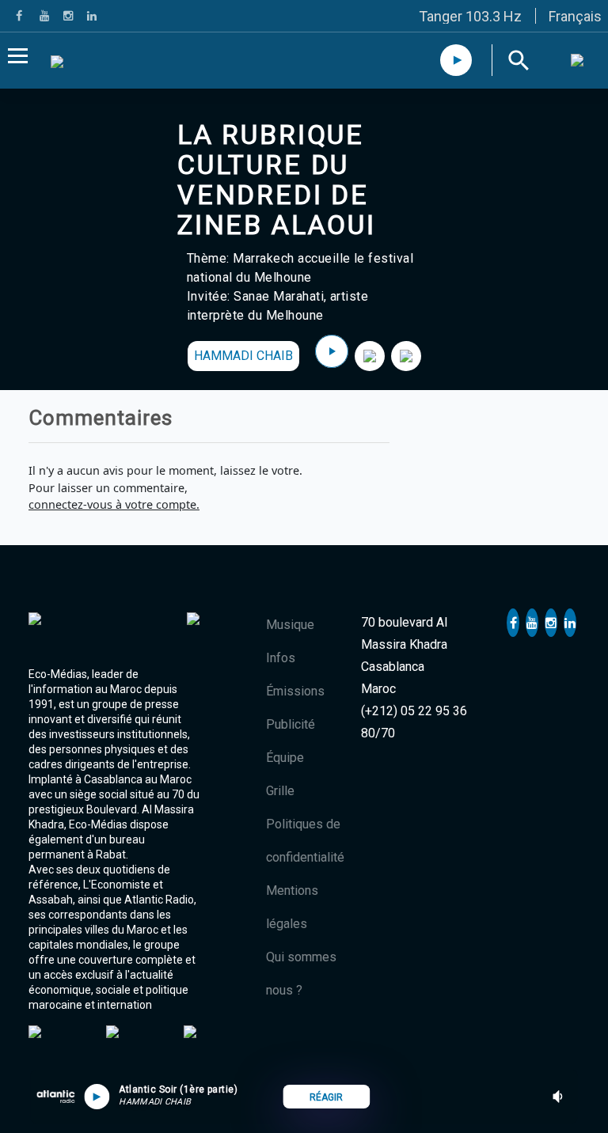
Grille (280, 790)
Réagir (326, 1097)
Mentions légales (292, 907)
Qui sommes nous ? (301, 973)
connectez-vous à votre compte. (114, 504)
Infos (280, 657)
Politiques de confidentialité (305, 841)
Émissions (295, 691)
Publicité (290, 724)
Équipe (285, 757)
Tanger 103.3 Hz (470, 16)
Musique (290, 624)
